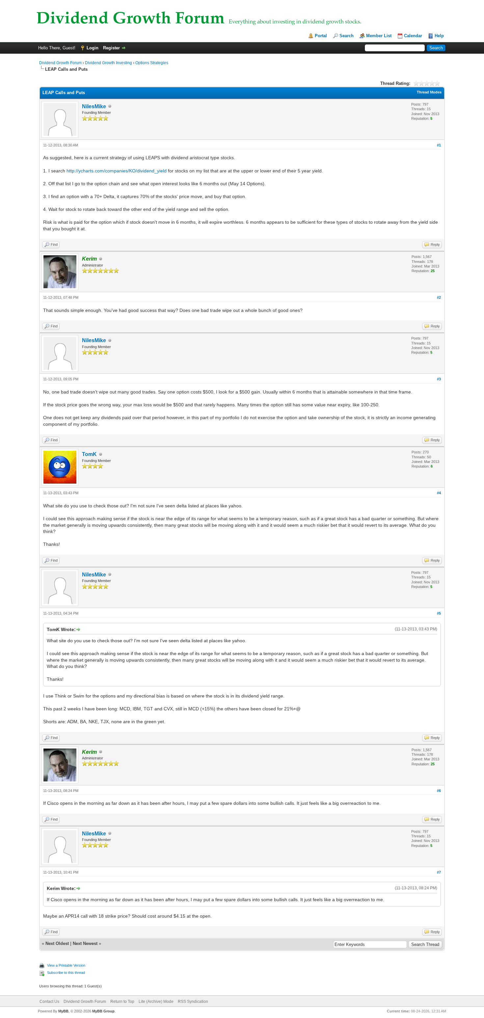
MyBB (63, 1011)
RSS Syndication (193, 1001)
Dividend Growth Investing (108, 63)
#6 (439, 791)
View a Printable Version (66, 965)
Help (439, 35)
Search (346, 35)
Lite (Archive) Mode (156, 1001)
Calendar (413, 35)
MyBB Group (103, 1011)
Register (111, 47)
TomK (89, 454)
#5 (439, 613)
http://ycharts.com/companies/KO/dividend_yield (117, 170)
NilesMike (94, 106)
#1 (439, 145)
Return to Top (122, 1001)
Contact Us (49, 1001)
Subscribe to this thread (66, 973)
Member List (378, 35)
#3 (439, 379)
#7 (439, 872)
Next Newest (85, 943)
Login (92, 47)
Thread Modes (429, 92)
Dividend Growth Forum (60, 63)
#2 (439, 297)
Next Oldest (57, 943)
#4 (439, 493)
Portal (321, 35)
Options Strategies (151, 63)
